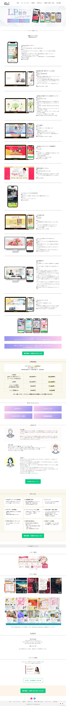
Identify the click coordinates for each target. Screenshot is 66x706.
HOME (10, 701)
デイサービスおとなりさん (16, 627)
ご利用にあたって (29, 701)
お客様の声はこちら (33, 481)
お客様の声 (23, 701)
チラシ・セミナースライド (16, 701)
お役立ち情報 (55, 701)
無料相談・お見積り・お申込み (38, 701)
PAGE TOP (64, 684)
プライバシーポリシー (48, 701)
